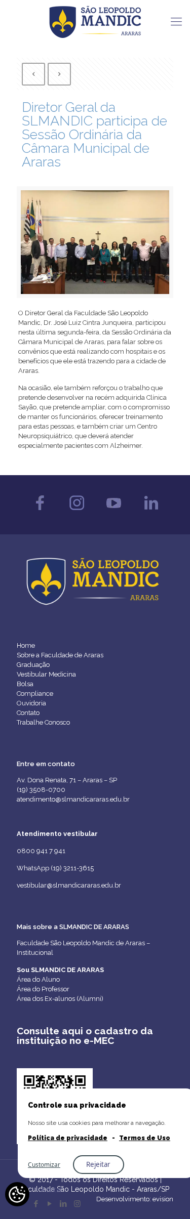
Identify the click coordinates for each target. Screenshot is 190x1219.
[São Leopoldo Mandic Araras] (95, 21)
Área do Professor (43, 989)
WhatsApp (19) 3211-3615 (55, 868)
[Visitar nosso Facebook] (39, 513)
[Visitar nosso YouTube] (113, 513)
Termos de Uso (144, 1138)
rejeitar (98, 1164)
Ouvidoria (31, 703)
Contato (28, 713)
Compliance (35, 693)
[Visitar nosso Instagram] (76, 513)
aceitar (52, 1189)
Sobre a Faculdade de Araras (60, 655)
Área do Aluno (38, 979)
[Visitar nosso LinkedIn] (150, 513)
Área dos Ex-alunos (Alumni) (60, 998)
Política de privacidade (67, 1138)
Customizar (44, 1164)
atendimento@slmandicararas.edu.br (73, 799)
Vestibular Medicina (46, 674)
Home (26, 645)
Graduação (33, 664)
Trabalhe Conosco (43, 722)
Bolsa (25, 684)
